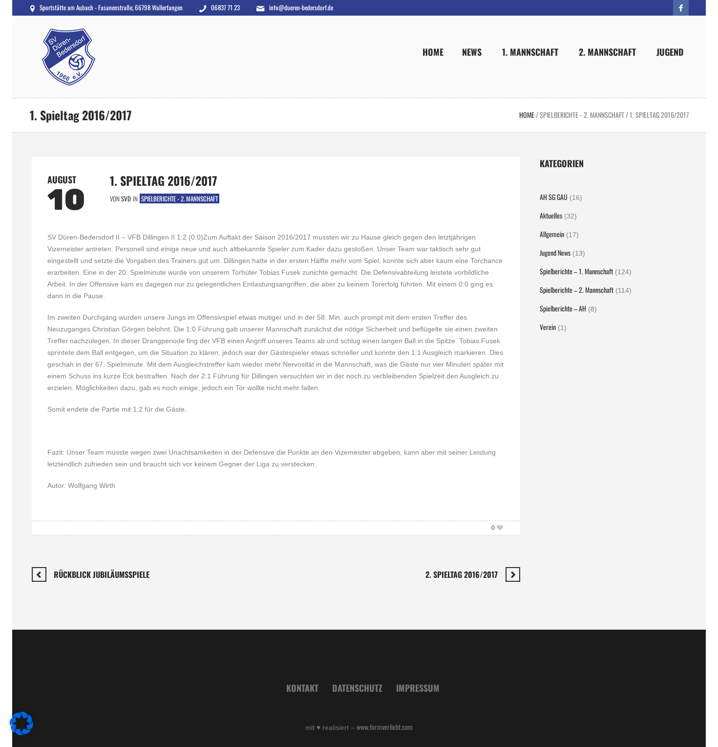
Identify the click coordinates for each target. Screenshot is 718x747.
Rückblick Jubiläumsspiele (101, 574)
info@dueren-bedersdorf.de (301, 7)
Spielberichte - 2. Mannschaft (582, 115)
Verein (548, 327)
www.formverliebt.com (385, 727)
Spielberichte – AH (563, 308)
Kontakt (302, 687)
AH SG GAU (554, 197)
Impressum (418, 687)
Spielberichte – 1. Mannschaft (576, 271)
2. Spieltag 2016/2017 (461, 574)
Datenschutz (357, 687)
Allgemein (552, 234)
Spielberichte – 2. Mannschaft (576, 290)
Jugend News (555, 252)
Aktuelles (551, 215)
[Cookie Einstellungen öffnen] (21, 732)
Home (526, 115)
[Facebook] (681, 8)
